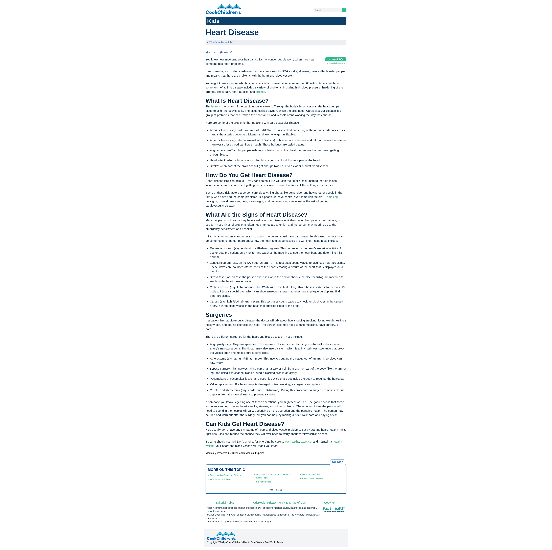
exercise (306, 441)
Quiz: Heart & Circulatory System (225, 475)
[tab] (337, 462)
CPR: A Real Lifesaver (312, 478)
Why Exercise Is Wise (220, 479)
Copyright (330, 502)
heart (214, 106)
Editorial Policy (225, 502)
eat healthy (292, 441)
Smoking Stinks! (264, 481)
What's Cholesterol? (311, 474)
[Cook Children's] (223, 9)
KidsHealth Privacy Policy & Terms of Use (279, 502)
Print (226, 52)
